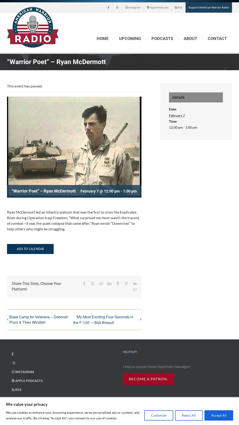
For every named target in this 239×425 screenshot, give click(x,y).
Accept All (218, 415)
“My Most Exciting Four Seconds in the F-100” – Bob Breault (103, 319)
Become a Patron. (148, 379)
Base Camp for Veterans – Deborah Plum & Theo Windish (38, 319)
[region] (119, 411)
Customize (158, 415)
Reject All (189, 415)
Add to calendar (30, 249)
